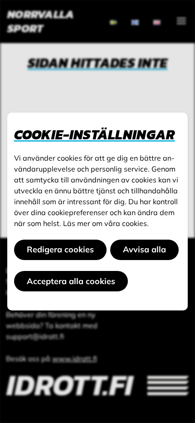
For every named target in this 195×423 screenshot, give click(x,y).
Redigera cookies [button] (60, 249)
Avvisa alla (144, 249)
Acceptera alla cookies (71, 281)
